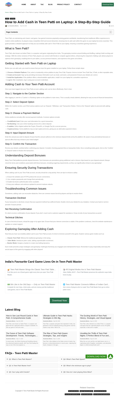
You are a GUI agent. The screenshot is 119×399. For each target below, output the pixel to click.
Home (24, 4)
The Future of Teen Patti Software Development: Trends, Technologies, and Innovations (21, 335)
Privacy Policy (63, 4)
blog (50, 4)
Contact (78, 4)
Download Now (108, 4)
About (33, 4)
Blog (11, 12)
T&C (42, 4)
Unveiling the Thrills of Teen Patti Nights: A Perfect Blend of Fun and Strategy (94, 335)
